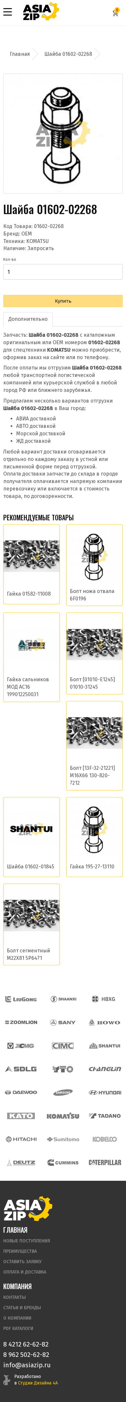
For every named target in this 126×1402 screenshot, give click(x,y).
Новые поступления (26, 1241)
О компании (17, 1318)
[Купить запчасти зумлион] (21, 1022)
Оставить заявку (22, 1261)
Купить (63, 301)
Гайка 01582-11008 (29, 594)
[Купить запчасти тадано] (105, 1115)
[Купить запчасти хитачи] (21, 1139)
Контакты (14, 1297)
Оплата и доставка (24, 1272)
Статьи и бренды (22, 1308)
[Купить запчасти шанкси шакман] (63, 999)
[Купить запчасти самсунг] (63, 1092)
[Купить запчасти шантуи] (105, 1045)
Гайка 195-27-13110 (92, 867)
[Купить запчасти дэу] (21, 1092)
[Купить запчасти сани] (63, 1022)
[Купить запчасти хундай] (105, 1092)
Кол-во (9, 259)
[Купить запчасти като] (21, 1115)
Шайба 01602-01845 (30, 867)
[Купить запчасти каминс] (63, 1162)
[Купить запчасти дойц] (21, 1162)
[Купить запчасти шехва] (105, 999)
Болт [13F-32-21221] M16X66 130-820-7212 (92, 775)
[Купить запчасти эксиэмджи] (21, 1045)
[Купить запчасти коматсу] (63, 1115)
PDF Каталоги (18, 1328)
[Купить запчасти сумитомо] (63, 1139)
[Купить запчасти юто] (63, 1069)
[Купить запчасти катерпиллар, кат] (105, 1162)
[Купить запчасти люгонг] (21, 999)
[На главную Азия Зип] (27, 1208)
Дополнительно (27, 319)
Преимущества (20, 1251)
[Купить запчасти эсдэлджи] (21, 1069)
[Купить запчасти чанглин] (105, 1069)
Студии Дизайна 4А (38, 1383)
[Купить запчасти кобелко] (105, 1139)
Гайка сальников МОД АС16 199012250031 (28, 686)
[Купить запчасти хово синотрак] (105, 1022)
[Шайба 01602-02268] (63, 134)
